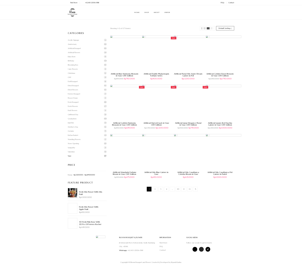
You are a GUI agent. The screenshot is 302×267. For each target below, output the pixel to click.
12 (190, 189)
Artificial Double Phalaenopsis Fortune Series (156, 75)
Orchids (71, 131)
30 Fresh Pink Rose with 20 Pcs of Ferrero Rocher (90, 223)
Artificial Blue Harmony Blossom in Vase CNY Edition (124, 75)
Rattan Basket (73, 135)
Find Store (73, 3)
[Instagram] (201, 249)
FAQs (222, 3)
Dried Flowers (73, 90)
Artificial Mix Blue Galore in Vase (156, 173)
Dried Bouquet (73, 86)
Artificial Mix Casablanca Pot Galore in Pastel (220, 173)
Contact (231, 3)
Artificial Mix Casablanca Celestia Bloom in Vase (188, 173)
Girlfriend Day (73, 114)
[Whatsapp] (195, 249)
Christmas (71, 73)
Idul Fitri (71, 123)
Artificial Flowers (74, 52)
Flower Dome (73, 98)
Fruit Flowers (72, 110)
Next (195, 189)
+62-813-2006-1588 (92, 3)
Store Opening (73, 143)
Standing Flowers (74, 139)
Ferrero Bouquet (74, 94)
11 (184, 189)
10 (178, 189)
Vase (69, 156)
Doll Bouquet (73, 81)
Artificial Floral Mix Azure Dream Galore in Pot (188, 75)
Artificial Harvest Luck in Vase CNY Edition (156, 124)
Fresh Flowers (73, 106)
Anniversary (72, 44)
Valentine (71, 152)
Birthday (71, 61)
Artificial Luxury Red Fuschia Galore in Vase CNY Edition (220, 124)
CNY (69, 77)
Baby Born (71, 57)
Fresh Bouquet (73, 102)
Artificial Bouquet (74, 48)
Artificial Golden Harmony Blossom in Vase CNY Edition (124, 124)
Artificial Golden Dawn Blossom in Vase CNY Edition (220, 75)
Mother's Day (73, 127)
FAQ (161, 246)
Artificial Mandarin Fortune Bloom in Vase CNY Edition (124, 173)
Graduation (72, 119)
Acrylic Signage (73, 40)
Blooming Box (73, 65)
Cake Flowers (73, 69)
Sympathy (71, 148)
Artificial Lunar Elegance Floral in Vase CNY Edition (188, 124)
